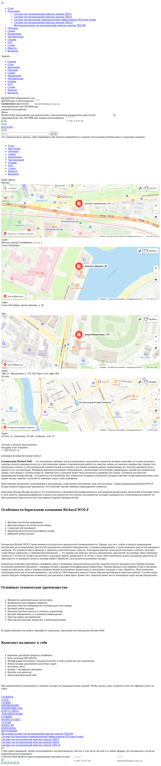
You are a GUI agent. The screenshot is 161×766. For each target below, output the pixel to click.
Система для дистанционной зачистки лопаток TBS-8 (43, 16)
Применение (14, 33)
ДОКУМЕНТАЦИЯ (12, 713)
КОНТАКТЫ (8, 728)
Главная (12, 61)
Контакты (13, 50)
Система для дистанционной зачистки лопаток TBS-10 (43, 22)
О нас (11, 8)
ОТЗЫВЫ (6, 716)
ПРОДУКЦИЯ (9, 730)
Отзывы (12, 39)
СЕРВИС (6, 702)
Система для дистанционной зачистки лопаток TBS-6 (43, 14)
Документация (15, 36)
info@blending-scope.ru (47, 104)
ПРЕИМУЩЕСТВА (12, 708)
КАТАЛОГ (7, 127)
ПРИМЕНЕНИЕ (10, 705)
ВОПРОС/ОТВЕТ (11, 719)
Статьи (11, 45)
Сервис (11, 31)
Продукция (14, 11)
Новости (12, 48)
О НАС (5, 699)
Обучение (13, 28)
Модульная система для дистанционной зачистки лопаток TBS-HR (50, 25)
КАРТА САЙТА (10, 711)
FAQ (10, 42)
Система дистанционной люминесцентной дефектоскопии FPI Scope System (55, 19)
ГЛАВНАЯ (7, 696)
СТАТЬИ (6, 722)
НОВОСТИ (7, 725)
